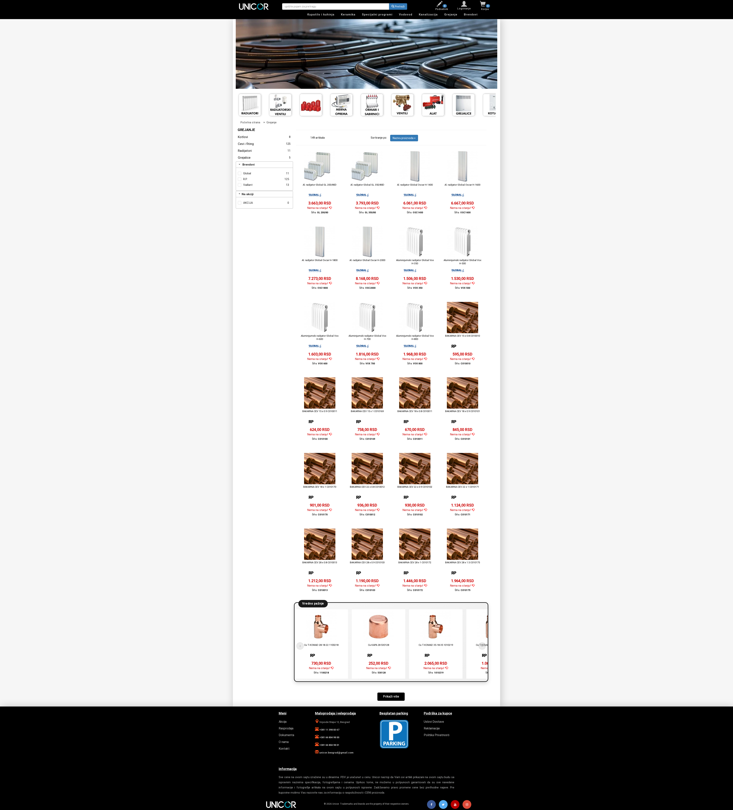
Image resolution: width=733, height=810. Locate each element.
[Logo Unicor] (257, 6)
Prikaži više (391, 696)
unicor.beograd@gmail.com (336, 752)
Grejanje (450, 14)
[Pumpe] (466, 104)
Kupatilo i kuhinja (320, 14)
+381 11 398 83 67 (329, 729)
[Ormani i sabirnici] (314, 104)
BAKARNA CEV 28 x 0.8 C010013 (319, 562)
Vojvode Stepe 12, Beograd (334, 722)
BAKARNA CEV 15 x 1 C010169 (367, 411)
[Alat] (375, 104)
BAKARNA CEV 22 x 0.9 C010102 (414, 486)
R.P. (245, 179)
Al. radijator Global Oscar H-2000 (367, 260)
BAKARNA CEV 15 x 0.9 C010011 (319, 411)
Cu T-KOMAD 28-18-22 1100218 (321, 644)
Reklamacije (432, 728)
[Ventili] (344, 104)
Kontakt (284, 748)
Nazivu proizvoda (403, 138)
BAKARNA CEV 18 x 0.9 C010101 (462, 411)
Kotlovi (264, 137)
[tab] (264, 164)
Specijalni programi (377, 14)
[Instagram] (466, 804)
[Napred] (491, 105)
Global (247, 173)
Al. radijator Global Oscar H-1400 (415, 184)
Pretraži (399, 6)
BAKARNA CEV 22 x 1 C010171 (462, 486)
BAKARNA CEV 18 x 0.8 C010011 (414, 411)
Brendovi (471, 14)
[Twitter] (443, 804)
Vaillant (248, 185)
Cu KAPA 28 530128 (378, 644)
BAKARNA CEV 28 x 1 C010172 (414, 562)
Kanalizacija (428, 14)
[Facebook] (431, 804)
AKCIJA (248, 203)
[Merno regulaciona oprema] (283, 104)
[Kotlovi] (436, 104)
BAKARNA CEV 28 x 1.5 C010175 (462, 562)
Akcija (283, 722)
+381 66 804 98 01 (329, 745)
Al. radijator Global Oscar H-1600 (462, 184)
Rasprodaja (286, 728)
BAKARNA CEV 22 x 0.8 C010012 (367, 486)
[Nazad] (242, 105)
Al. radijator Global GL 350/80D (367, 184)
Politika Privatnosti (436, 735)
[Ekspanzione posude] (252, 104)
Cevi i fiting (264, 144)
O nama (284, 742)
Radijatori (264, 151)
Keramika (348, 14)
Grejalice (264, 157)
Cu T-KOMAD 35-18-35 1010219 (436, 644)
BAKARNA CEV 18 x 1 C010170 (319, 486)
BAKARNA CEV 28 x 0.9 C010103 (367, 562)
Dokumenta (286, 735)
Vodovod (405, 14)
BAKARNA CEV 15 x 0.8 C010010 (462, 335)
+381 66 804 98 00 (329, 737)
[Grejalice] (405, 104)
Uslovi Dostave (434, 722)
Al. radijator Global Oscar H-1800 (319, 260)
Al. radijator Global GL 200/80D (320, 184)
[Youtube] (455, 804)
